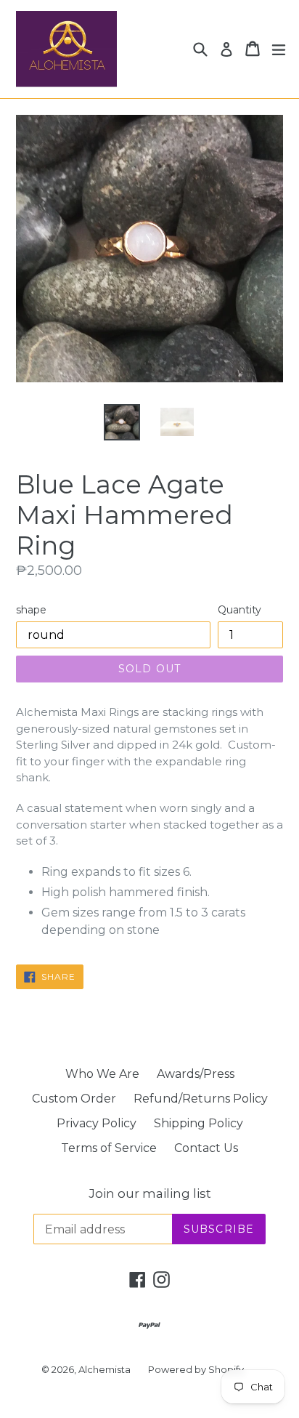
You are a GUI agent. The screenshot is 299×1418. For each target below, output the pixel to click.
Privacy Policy (96, 1123)
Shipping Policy (198, 1123)
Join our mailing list (150, 1193)
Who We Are (102, 1074)
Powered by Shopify (196, 1369)
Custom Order (74, 1098)
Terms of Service (109, 1148)
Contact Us (206, 1148)
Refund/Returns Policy (201, 1098)
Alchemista (104, 1369)
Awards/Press (195, 1074)
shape (31, 609)
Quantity (239, 609)
